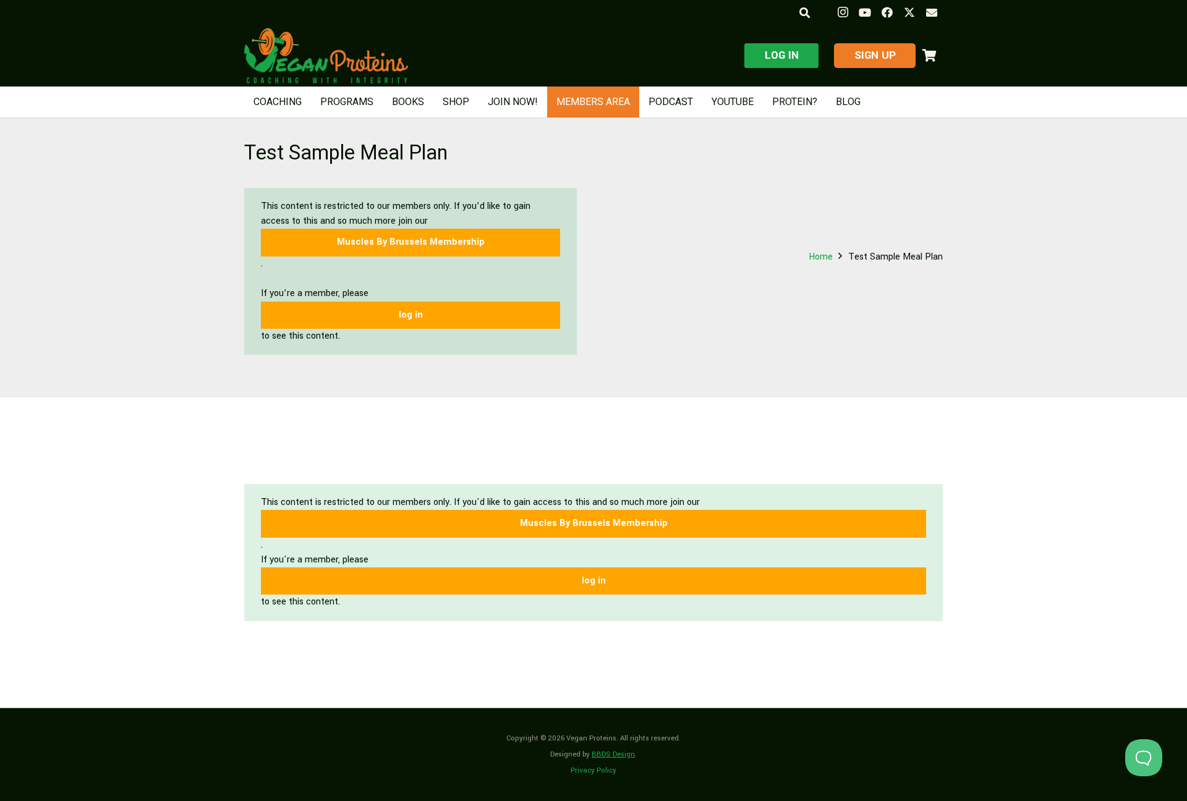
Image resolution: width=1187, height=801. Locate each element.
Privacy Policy (593, 770)
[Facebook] (887, 12)
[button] (804, 12)
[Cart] (929, 56)
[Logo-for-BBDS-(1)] (326, 55)
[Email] (932, 12)
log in (411, 314)
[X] (909, 12)
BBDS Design (613, 754)
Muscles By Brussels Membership (411, 241)
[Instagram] (843, 12)
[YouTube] (865, 12)
